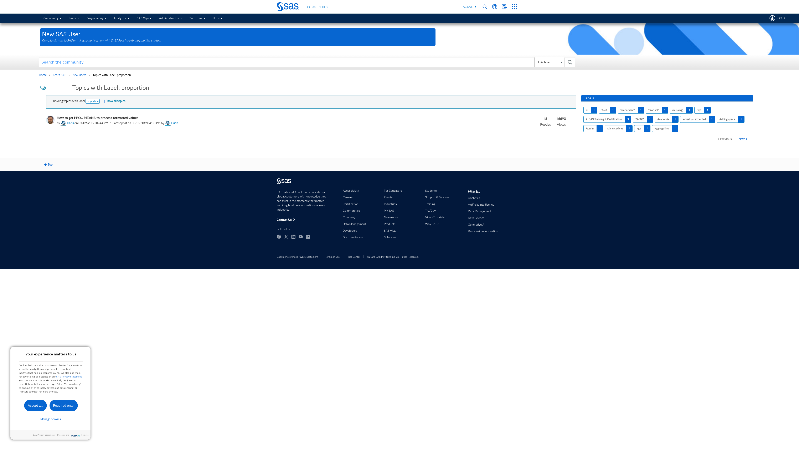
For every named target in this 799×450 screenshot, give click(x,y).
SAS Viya (143, 18)
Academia (663, 119)
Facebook (279, 237)
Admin (590, 128)
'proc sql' (653, 110)
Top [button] (50, 164)
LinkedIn (293, 237)
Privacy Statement (308, 256)
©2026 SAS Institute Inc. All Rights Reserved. (393, 256)
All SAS (468, 7)
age (639, 128)
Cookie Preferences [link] (287, 256)
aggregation (662, 128)
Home (43, 75)
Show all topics (115, 101)
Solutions (196, 18)
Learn (72, 18)
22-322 (639, 119)
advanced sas (615, 128)
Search (485, 6)
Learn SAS (59, 75)
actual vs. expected (694, 119)
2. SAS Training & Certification (604, 119)
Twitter (286, 237)
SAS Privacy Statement (69, 376)
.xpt (699, 110)
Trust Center (353, 256)
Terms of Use (332, 256)
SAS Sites (514, 6)
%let (604, 110)
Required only (63, 406)
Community (50, 18)
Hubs (216, 18)
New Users (79, 75)
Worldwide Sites (494, 6)
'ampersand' (627, 110)
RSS (308, 237)
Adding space (727, 119)
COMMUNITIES (317, 7)
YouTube (301, 237)
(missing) (677, 110)
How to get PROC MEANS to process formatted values (97, 118)
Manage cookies (50, 419)
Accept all (35, 406)
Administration (169, 18)
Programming (95, 18)
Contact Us (504, 6)
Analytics (120, 18)
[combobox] (307, 62)
